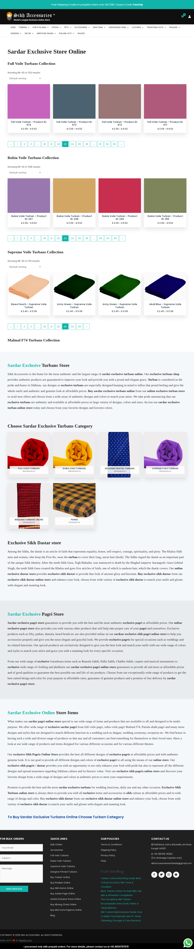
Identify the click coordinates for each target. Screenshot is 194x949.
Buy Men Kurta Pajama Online (66, 909)
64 (107, 238)
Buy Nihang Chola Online (63, 904)
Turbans (23, 27)
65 (115, 238)
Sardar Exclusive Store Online (65, 899)
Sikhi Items (98, 27)
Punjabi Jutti (65, 33)
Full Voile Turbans (59, 855)
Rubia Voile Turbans (60, 860)
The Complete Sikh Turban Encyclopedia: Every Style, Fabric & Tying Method (120, 903)
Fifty (66, 27)
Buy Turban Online (60, 877)
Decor (28, 33)
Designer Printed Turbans (63, 871)
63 (114, 144)
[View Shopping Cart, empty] (182, 17)
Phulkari (173, 27)
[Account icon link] (189, 16)
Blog (52, 915)
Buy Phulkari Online (60, 882)
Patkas (55, 27)
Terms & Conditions (111, 844)
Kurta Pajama (39, 27)
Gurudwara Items (117, 27)
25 (79, 144)
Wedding (15, 33)
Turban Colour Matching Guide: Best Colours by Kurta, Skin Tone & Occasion (121, 882)
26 (86, 144)
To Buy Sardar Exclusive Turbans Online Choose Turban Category (66, 817)
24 (72, 144)
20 (44, 144)
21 (51, 144)
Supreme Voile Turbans (62, 866)
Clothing (136, 27)
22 (58, 144)
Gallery (81, 33)
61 (100, 144)
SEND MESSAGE (14, 888)
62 (107, 144)
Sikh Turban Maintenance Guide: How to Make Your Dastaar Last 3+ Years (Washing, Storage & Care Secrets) (121, 916)
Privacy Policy (108, 855)
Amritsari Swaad (45, 33)
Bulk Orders (56, 844)
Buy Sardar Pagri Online (62, 893)
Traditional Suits (155, 27)
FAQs (103, 860)
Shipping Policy (108, 849)
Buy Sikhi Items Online (62, 888)
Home (13, 27)
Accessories (80, 27)
